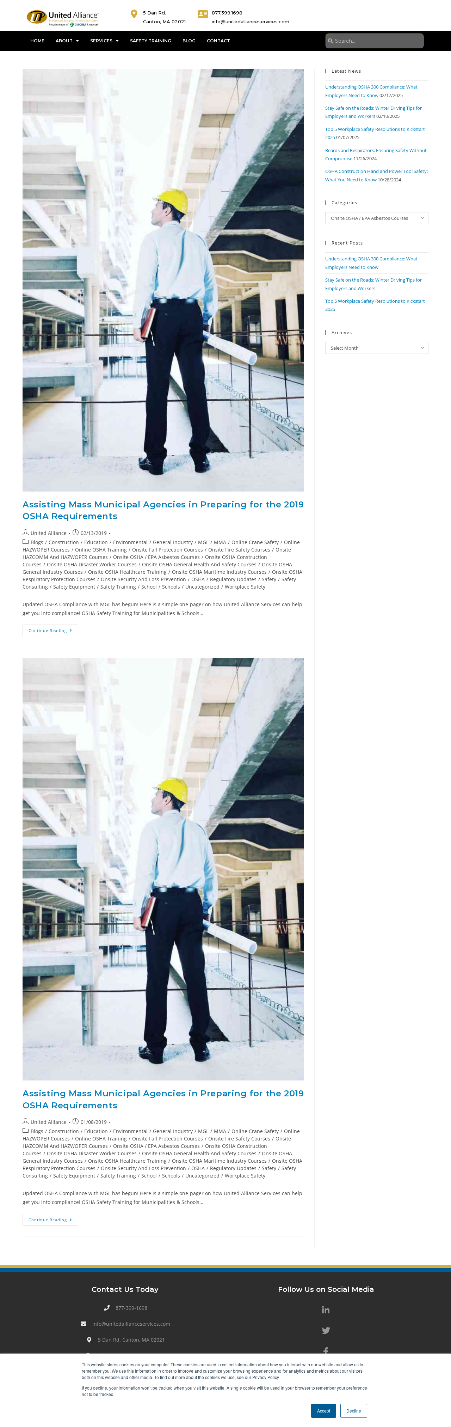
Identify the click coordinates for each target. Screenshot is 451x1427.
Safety (269, 579)
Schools (171, 586)
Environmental (130, 542)
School (149, 586)
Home (37, 40)
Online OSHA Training (101, 549)
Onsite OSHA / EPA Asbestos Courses (156, 557)
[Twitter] (326, 1330)
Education (96, 542)
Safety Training (150, 40)
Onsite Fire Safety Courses (239, 549)
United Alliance (49, 533)
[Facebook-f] (326, 1351)
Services (101, 40)
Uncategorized (202, 586)
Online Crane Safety (255, 542)
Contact (218, 40)
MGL (203, 542)
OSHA (198, 579)
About (64, 40)
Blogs (37, 542)
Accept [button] (323, 1411)
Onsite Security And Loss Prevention (143, 579)
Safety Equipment (74, 586)
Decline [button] (353, 1411)
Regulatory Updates (233, 579)
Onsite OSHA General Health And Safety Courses (199, 564)
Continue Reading (53, 629)
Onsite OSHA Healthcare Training (127, 571)
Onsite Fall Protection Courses (167, 549)
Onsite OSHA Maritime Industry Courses (219, 571)
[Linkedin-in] (326, 1310)
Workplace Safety (245, 586)
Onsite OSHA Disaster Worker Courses (92, 564)
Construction (64, 542)
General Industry (173, 542)
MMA (220, 542)
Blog (189, 40)
